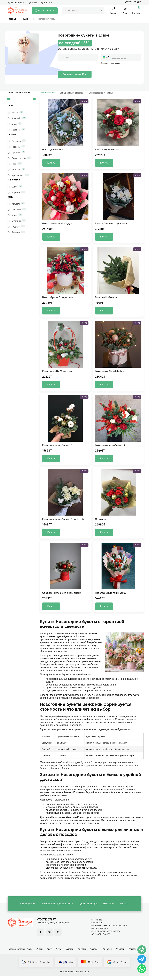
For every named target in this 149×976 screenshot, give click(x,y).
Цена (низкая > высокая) (72, 92)
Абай (29, 949)
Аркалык (107, 949)
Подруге (17, 226)
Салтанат (101, 519)
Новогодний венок (52, 149)
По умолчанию (47, 93)
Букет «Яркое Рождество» (57, 297)
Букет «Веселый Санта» (109, 149)
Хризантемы (20, 175)
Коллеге (17, 203)
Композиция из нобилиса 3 (57, 445)
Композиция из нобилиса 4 (110, 445)
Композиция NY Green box (57, 371)
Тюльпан (18, 169)
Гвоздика (18, 141)
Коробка (17, 192)
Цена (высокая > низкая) (101, 92)
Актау (59, 949)
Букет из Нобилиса (106, 297)
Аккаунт (113, 13)
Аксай (39, 949)
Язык (34, 2)
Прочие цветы (20, 158)
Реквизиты (108, 903)
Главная (12, 19)
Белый (17, 112)
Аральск (94, 949)
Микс (16, 124)
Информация (17, 2)
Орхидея (18, 152)
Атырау (132, 949)
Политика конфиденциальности (57, 903)
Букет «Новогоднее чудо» (57, 223)
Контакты (124, 903)
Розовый (18, 129)
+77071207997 (133, 2)
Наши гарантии (27, 903)
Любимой (18, 209)
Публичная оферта (87, 903)
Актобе (69, 949)
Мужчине (18, 220)
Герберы (18, 146)
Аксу (49, 949)
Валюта (48, 2)
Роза (16, 163)
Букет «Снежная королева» (111, 223)
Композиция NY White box (109, 371)
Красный (18, 118)
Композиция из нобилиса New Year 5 (63, 519)
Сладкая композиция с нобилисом (61, 593)
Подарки (26, 19)
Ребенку (17, 232)
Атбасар (120, 949)
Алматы (82, 949)
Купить (51, 163)
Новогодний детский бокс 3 (111, 593)
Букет (16, 186)
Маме (16, 215)
